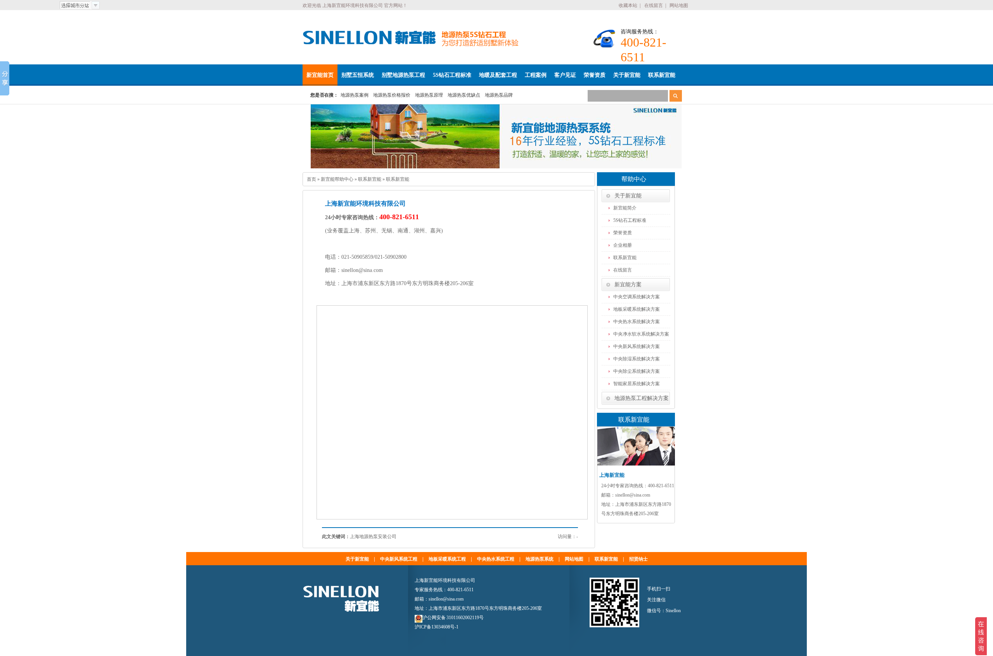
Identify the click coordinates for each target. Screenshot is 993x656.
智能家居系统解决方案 (636, 383)
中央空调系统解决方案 (636, 296)
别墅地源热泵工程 (403, 75)
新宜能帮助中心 (337, 179)
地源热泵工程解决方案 (641, 398)
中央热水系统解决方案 (636, 321)
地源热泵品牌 (499, 95)
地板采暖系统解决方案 (636, 309)
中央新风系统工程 (398, 559)
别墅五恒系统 (357, 75)
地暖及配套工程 (498, 75)
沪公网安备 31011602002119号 (453, 617)
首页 (311, 179)
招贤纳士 (638, 559)
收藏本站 (628, 5)
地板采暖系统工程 (447, 559)
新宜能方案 (628, 284)
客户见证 (565, 75)
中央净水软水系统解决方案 (641, 334)
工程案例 (536, 75)
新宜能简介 (625, 208)
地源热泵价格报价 (391, 95)
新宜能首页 (320, 75)
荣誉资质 (594, 75)
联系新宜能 (661, 75)
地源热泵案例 (354, 95)
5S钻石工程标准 (452, 75)
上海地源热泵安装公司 (373, 536)
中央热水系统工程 (495, 559)
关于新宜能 (626, 75)
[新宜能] (369, 37)
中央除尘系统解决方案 (636, 371)
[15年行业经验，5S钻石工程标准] (496, 136)
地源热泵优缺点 (464, 95)
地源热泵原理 (429, 95)
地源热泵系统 (540, 559)
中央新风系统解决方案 (636, 346)
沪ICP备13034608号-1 (436, 627)
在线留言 (653, 5)
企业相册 (622, 245)
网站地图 (678, 5)
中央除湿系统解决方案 (636, 359)
